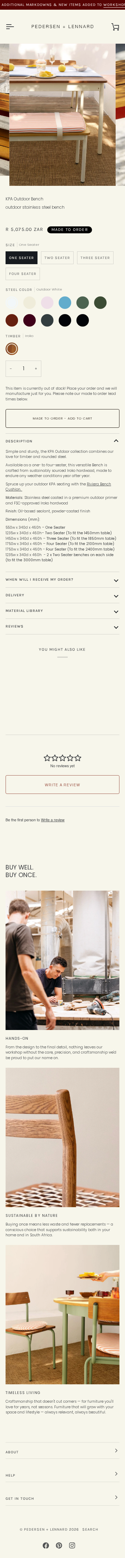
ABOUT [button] (12, 1452)
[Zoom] (22, 173)
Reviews (15, 626)
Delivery (15, 595)
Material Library (24, 610)
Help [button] (10, 1475)
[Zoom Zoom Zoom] (62, 114)
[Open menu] (16, 26)
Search (90, 1529)
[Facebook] (46, 1545)
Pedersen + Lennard (46, 1529)
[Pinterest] (59, 1545)
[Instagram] (72, 1545)
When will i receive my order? (39, 579)
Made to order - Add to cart (62, 418)
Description (19, 441)
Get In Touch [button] (20, 1498)
